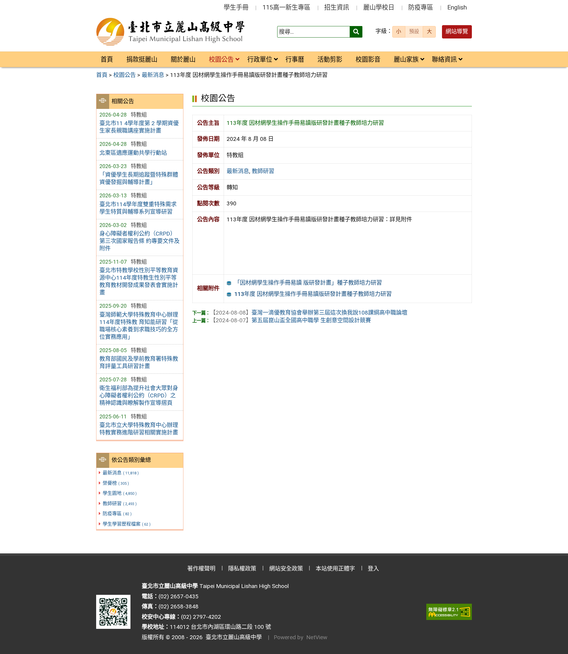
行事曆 (294, 59)
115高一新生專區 (286, 7)
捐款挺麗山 (141, 59)
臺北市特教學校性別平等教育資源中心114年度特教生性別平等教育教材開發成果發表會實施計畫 (138, 281)
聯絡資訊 (444, 59)
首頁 (107, 59)
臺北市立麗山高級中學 (232, 637)
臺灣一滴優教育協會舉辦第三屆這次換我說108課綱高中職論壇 (308, 312)
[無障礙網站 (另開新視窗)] (449, 612)
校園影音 (368, 59)
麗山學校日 (378, 7)
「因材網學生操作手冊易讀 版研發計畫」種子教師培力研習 (308, 282)
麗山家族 (406, 59)
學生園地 (120, 493)
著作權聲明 (201, 568)
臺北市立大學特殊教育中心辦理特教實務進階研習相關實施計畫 (138, 429)
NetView (316, 637)
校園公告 (221, 59)
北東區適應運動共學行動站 (133, 152)
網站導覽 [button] (457, 31)
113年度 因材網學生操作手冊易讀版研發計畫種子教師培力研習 (313, 294)
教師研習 (120, 503)
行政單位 (259, 59)
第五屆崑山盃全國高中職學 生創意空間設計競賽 (290, 320)
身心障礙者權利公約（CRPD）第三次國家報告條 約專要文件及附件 (139, 241)
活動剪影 (329, 59)
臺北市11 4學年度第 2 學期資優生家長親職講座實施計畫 (139, 127)
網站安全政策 (286, 568)
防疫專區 (420, 7)
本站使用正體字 (335, 568)
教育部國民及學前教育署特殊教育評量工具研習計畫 (138, 362)
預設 (414, 31)
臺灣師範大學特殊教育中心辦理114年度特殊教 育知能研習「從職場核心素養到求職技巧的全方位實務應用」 (138, 325)
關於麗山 (183, 59)
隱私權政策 (242, 568)
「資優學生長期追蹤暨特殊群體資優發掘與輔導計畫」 (138, 178)
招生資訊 (336, 7)
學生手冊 (236, 7)
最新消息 (121, 473)
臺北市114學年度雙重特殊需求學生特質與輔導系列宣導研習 (138, 208)
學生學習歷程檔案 (127, 524)
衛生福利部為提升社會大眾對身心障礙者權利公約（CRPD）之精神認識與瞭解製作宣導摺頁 (138, 395)
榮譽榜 (116, 483)
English (457, 7)
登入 (373, 568)
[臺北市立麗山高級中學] (171, 32)
